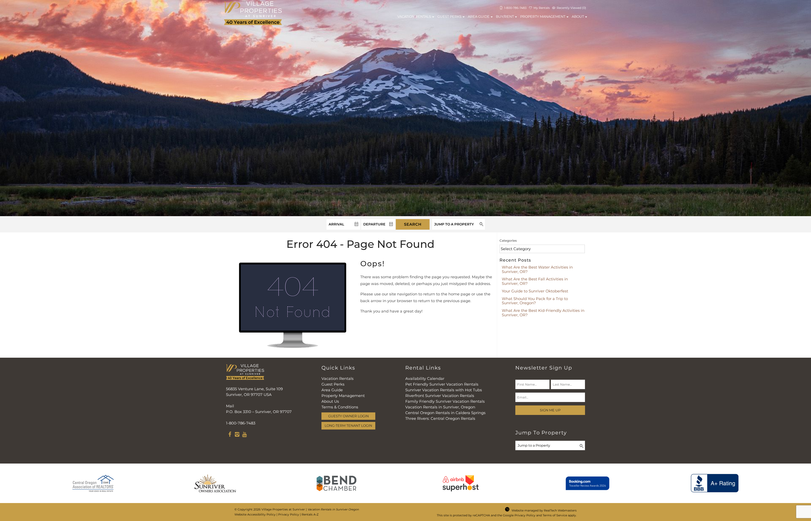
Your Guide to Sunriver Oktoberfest (535, 291)
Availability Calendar (424, 378)
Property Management (542, 17)
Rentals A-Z (310, 514)
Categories (508, 241)
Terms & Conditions (339, 407)
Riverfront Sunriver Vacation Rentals (439, 395)
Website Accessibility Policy (255, 514)
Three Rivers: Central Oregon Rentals (440, 418)
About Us (330, 401)
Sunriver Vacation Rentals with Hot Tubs (443, 390)
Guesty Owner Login (348, 416)
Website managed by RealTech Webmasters (544, 510)
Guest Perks (449, 17)
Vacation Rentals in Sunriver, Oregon (440, 407)
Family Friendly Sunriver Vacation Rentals (445, 401)
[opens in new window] (229, 435)
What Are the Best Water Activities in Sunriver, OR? (537, 269)
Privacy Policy (288, 514)
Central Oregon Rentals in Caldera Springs (445, 413)
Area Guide (479, 17)
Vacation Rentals (337, 378)
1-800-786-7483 (240, 423)
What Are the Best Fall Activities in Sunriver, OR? (535, 281)
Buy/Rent (505, 17)
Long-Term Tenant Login (348, 425)
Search (413, 224)
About (578, 17)
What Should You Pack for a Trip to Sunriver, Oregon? (535, 301)
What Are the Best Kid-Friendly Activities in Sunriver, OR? (543, 312)
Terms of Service (555, 515)
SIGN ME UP (550, 410)
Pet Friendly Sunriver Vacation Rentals (441, 384)
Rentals (414, 17)
